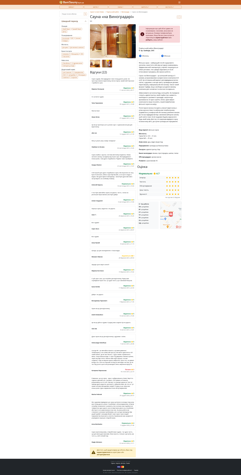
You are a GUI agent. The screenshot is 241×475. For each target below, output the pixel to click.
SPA (82, 54)
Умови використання (109, 470)
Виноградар (125, 12)
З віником (65, 54)
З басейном (66, 63)
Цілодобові (72, 75)
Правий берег (76, 29)
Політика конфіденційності (124, 470)
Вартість (144, 7)
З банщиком (75, 54)
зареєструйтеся (161, 38)
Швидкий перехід (69, 21)
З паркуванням (78, 72)
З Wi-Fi (64, 75)
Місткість (169, 7)
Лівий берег (66, 29)
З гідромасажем (77, 63)
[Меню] (179, 2)
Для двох (65, 47)
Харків (118, 463)
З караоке (74, 77)
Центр (64, 31)
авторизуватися (103, 454)
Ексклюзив (65, 38)
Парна (120, 7)
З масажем (65, 56)
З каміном (65, 77)
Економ (78, 38)
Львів (128, 463)
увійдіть (149, 40)
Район (71, 7)
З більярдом (81, 75)
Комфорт (65, 41)
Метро (95, 7)
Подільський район (112, 12)
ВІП (72, 38)
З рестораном (66, 72)
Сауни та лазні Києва (97, 12)
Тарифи (136, 470)
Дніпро (123, 463)
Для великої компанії (77, 47)
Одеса (113, 463)
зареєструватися (103, 452)
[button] (178, 17)
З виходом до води (68, 66)
